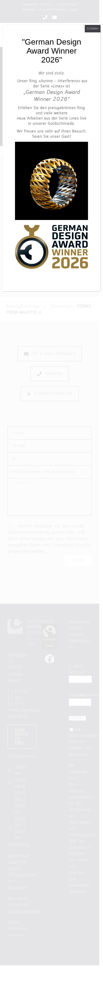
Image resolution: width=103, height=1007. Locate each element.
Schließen (92, 28)
